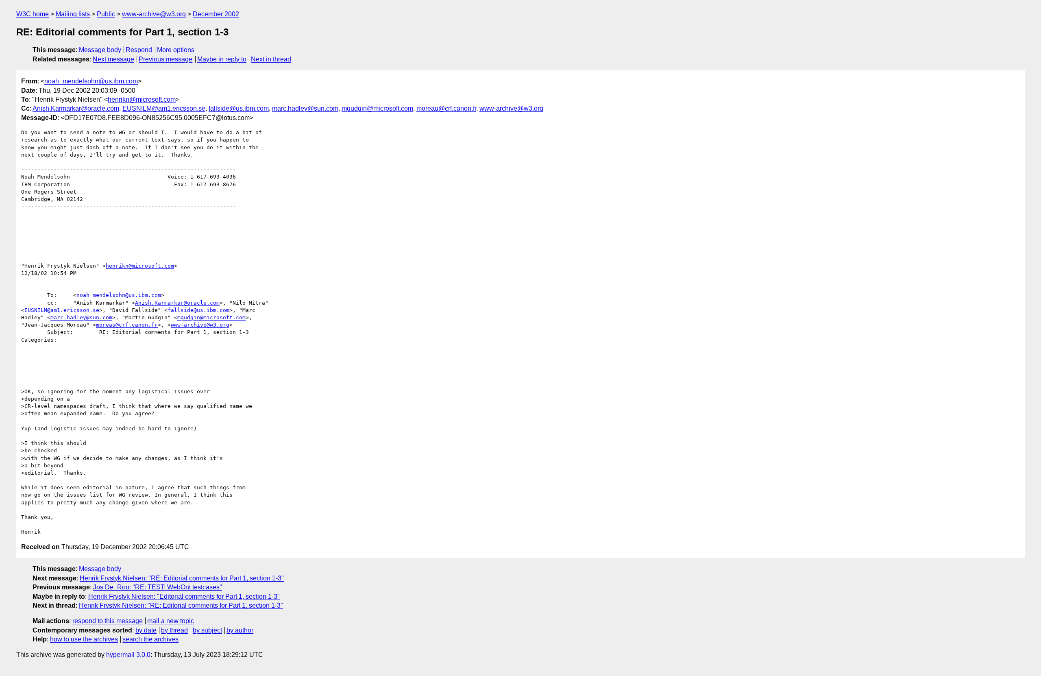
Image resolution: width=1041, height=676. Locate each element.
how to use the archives (84, 639)
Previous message (165, 59)
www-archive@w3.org (154, 14)
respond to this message (107, 620)
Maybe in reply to (221, 59)
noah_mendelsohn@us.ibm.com (91, 81)
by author (239, 630)
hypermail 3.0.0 (128, 654)
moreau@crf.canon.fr (446, 108)
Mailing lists (73, 14)
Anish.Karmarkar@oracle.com (76, 108)
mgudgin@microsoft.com (377, 108)
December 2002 (216, 14)
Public (106, 14)
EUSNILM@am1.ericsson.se (163, 108)
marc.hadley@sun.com (305, 108)
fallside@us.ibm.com (239, 108)
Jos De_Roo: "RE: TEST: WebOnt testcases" (157, 587)
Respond (139, 49)
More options (175, 49)
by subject (207, 630)
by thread (174, 630)
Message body (100, 49)
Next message (113, 59)
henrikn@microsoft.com (142, 99)
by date (146, 630)
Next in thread (271, 59)
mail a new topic (170, 620)
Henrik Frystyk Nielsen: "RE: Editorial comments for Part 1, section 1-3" (182, 578)
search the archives (150, 639)
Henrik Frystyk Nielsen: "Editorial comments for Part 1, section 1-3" (184, 596)
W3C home (32, 14)
